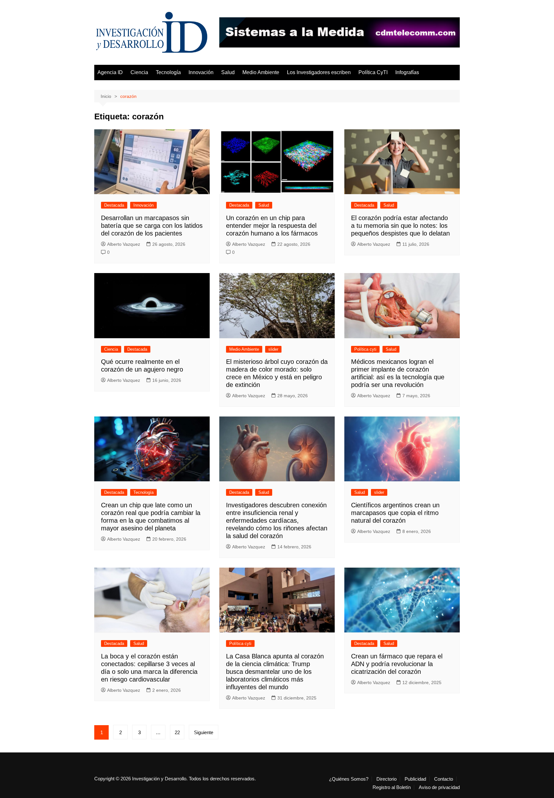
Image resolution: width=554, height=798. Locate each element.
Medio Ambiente (260, 72)
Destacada (114, 205)
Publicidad (415, 779)
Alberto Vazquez (123, 244)
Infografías (407, 72)
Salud (228, 72)
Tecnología (168, 72)
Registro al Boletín (392, 787)
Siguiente (203, 732)
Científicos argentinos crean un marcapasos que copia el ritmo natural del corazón (395, 513)
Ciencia (139, 72)
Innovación (201, 72)
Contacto (443, 779)
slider (273, 349)
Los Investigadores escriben (319, 72)
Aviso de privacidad (439, 787)
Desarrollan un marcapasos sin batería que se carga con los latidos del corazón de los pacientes (152, 225)
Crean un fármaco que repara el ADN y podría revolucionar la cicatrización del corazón (396, 664)
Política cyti (365, 349)
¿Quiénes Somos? (348, 779)
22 (177, 732)
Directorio (386, 779)
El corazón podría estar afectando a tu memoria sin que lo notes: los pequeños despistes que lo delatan (400, 225)
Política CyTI (373, 72)
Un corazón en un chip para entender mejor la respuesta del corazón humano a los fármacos (272, 225)
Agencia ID (110, 72)
